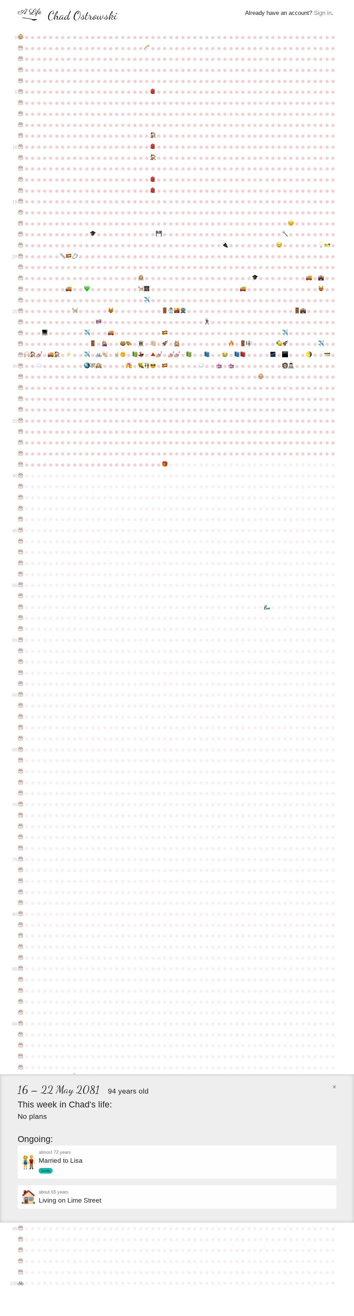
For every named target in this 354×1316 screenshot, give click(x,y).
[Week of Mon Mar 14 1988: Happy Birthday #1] (21, 48)
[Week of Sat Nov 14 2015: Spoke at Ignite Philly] (231, 343)
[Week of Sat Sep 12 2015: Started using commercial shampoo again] (177, 343)
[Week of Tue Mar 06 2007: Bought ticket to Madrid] (327, 245)
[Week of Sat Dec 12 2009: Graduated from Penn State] (255, 278)
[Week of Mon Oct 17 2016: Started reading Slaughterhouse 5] (207, 354)
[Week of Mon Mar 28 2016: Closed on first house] (33, 354)
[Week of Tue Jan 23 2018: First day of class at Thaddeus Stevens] (291, 365)
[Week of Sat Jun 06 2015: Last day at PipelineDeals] (93, 343)
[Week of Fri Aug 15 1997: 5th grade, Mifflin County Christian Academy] (153, 146)
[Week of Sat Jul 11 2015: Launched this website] (123, 343)
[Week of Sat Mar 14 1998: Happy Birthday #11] (21, 157)
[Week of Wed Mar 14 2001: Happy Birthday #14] (21, 190)
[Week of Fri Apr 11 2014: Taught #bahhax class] (45, 333)
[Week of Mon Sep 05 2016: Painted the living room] (171, 354)
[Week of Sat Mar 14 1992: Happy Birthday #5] (21, 91)
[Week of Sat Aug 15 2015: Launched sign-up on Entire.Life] (153, 343)
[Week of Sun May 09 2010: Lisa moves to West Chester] (69, 289)
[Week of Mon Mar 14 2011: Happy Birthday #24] (21, 300)
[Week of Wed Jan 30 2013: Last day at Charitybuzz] (297, 310)
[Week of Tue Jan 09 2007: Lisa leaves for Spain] (279, 245)
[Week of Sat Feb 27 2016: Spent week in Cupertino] (321, 343)
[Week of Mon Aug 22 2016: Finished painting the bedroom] (159, 354)
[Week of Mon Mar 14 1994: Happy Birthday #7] (21, 113)
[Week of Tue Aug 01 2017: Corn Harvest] (141, 365)
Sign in (323, 13)
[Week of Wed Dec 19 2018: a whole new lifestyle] (261, 376)
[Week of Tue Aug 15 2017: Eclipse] (153, 365)
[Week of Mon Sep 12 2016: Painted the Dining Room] (177, 354)
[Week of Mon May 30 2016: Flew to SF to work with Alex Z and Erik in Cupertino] (87, 354)
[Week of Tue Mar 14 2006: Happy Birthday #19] (21, 245)
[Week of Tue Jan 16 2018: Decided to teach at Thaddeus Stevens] (285, 365)
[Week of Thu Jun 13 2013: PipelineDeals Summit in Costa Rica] (99, 322)
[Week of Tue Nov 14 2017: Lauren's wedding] (231, 365)
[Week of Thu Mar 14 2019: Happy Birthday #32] (21, 387)
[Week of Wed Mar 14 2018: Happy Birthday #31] (21, 376)
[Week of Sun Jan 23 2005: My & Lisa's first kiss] (291, 223)
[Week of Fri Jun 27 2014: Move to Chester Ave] (111, 333)
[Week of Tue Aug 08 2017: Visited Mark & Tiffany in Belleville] (147, 365)
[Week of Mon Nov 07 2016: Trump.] (225, 354)
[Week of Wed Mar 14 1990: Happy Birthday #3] (21, 69)
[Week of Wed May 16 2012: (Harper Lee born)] (75, 310)
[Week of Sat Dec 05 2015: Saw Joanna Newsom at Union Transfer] (249, 343)
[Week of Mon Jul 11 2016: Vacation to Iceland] (123, 354)
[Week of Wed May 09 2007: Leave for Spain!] (69, 256)
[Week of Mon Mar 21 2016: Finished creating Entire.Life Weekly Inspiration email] (27, 354)
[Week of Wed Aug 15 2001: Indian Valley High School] (153, 190)
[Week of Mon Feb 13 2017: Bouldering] (309, 354)
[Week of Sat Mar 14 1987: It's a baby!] (21, 37)
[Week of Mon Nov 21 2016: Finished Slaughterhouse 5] (237, 354)
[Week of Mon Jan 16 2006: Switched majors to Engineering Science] (285, 234)
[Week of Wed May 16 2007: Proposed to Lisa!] (75, 256)
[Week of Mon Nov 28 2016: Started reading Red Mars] (243, 354)
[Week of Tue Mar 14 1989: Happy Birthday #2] (21, 58)
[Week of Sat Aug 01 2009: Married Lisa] (141, 278)
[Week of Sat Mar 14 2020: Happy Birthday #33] (21, 398)
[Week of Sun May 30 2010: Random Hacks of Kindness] (87, 289)
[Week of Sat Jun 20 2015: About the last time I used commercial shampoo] (105, 343)
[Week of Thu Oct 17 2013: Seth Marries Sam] (207, 322)
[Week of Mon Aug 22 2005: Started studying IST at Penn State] (159, 234)
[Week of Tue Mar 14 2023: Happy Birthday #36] (21, 431)
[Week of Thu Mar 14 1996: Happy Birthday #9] (21, 135)
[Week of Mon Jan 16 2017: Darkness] (285, 354)
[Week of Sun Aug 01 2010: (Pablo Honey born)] (141, 289)
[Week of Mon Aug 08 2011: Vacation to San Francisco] (147, 300)
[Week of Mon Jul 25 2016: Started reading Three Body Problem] (135, 354)
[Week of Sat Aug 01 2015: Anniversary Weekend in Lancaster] (141, 343)
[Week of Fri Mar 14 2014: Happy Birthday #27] (21, 333)
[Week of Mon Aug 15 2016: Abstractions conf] (153, 354)
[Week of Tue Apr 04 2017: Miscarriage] (38, 365)
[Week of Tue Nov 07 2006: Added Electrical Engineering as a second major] (225, 245)
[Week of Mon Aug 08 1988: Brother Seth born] (147, 48)
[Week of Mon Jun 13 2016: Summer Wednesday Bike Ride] (99, 354)
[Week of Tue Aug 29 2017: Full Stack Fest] (165, 365)
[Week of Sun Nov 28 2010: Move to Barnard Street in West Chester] (243, 289)
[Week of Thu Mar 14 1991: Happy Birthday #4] (21, 80)
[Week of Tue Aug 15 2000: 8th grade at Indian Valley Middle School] (153, 179)
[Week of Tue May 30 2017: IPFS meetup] (87, 365)
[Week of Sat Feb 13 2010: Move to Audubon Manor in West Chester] (309, 278)
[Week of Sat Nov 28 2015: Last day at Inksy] (243, 343)
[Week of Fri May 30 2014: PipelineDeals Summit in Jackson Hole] (87, 333)
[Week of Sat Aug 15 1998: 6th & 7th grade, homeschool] (153, 157)
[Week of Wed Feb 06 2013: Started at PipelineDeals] (303, 310)
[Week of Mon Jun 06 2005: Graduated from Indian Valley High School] (93, 234)
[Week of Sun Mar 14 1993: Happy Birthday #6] (21, 102)
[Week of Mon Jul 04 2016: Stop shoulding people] (117, 354)
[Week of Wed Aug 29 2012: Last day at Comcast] (165, 310)
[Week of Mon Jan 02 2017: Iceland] (273, 354)
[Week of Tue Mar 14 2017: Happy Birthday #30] (21, 365)
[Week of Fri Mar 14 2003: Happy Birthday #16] (21, 212)
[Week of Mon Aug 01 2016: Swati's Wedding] (141, 354)
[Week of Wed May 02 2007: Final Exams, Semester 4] (63, 256)
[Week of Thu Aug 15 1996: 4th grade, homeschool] (153, 135)
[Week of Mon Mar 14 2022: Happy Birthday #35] (21, 420)
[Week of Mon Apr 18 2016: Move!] (51, 354)
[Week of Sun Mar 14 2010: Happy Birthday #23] (21, 289)
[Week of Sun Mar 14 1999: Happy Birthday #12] (21, 168)
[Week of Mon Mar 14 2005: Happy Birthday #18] (21, 234)
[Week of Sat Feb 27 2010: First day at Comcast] (321, 278)
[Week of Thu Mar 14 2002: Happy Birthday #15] (21, 201)
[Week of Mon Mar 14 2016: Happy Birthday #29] (21, 354)
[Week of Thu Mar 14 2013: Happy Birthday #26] (21, 322)
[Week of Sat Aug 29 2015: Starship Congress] (165, 343)
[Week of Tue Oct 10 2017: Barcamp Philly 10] (201, 365)
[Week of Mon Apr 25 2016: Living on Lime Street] (56, 354)
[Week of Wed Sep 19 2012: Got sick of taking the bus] (183, 310)
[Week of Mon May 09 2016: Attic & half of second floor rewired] (69, 354)
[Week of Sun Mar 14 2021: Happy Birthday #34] (21, 409)
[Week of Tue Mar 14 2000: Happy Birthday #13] (21, 179)
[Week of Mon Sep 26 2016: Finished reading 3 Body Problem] (189, 354)
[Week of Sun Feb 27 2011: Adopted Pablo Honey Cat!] (321, 289)
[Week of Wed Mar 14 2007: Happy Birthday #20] (21, 256)
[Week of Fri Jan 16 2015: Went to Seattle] (285, 333)
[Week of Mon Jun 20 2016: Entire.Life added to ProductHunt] (105, 354)
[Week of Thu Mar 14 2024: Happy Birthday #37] (21, 442)
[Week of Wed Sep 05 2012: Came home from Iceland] (171, 310)
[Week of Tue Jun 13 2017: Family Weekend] (99, 365)
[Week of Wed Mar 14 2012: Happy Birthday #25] (21, 310)
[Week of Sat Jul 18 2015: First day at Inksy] (129, 343)
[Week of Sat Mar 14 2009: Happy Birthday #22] (21, 278)
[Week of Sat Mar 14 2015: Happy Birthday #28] (21, 343)
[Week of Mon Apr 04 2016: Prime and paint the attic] (38, 354)
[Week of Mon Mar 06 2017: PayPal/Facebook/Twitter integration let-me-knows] (327, 354)
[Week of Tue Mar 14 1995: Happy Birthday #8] (21, 124)
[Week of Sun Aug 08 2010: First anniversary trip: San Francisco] (147, 289)
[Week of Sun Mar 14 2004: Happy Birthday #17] (21, 223)
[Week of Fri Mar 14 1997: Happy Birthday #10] (21, 146)
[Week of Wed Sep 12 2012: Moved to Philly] (177, 310)
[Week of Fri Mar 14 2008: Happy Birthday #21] (21, 267)
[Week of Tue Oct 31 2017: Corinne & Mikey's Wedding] (219, 365)
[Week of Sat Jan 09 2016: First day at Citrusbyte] (279, 343)
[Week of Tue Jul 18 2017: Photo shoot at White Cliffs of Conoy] (129, 365)
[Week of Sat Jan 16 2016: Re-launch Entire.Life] (285, 343)
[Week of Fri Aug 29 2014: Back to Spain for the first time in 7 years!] (165, 333)
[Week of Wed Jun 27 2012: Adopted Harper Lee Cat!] (111, 310)
